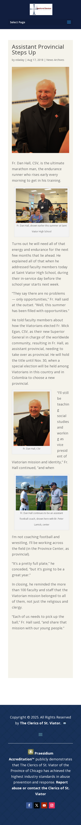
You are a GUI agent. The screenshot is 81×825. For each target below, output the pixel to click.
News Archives (55, 60)
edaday (19, 60)
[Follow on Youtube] (44, 805)
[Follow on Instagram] (52, 805)
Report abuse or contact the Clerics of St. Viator (41, 788)
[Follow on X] (37, 805)
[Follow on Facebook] (29, 805)
